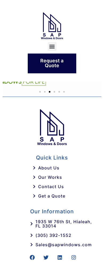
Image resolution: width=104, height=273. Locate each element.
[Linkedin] (60, 257)
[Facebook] (32, 257)
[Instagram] (74, 257)
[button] (52, 46)
